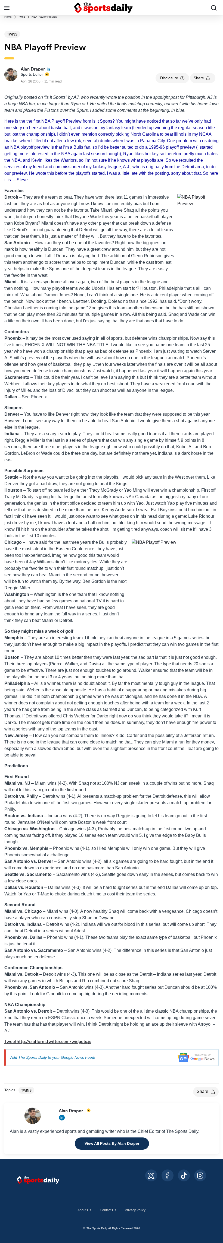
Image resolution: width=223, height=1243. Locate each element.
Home (8, 16)
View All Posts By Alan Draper (112, 1143)
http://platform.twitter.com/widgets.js (54, 1041)
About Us (84, 1210)
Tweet (10, 1041)
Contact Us (108, 1210)
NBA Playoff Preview (44, 16)
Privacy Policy (135, 1210)
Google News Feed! (78, 1057)
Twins (21, 16)
